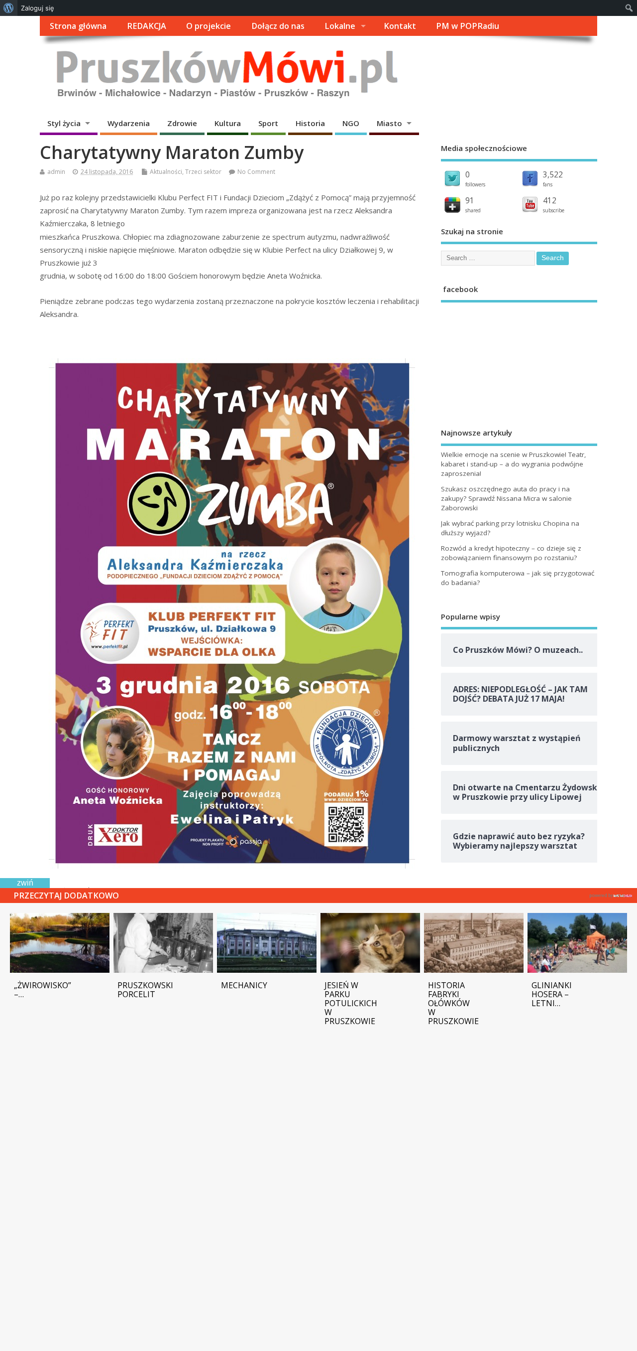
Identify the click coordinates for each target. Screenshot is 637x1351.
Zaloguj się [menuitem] (37, 8)
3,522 (553, 174)
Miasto (389, 123)
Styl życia (64, 123)
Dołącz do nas (278, 25)
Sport (268, 123)
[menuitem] (8, 8)
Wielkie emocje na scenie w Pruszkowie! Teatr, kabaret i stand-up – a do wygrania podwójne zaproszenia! (513, 464)
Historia (310, 123)
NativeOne (611, 894)
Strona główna (78, 25)
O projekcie (208, 25)
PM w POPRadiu (467, 25)
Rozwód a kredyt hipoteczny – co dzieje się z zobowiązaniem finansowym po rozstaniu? (511, 553)
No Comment (256, 171)
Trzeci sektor (203, 171)
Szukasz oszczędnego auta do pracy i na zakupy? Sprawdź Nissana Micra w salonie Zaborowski (506, 498)
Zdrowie (182, 123)
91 (469, 200)
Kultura (227, 123)
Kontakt (400, 25)
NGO (350, 123)
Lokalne (339, 25)
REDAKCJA (146, 25)
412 (549, 200)
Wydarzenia (128, 123)
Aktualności (166, 171)
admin (56, 171)
